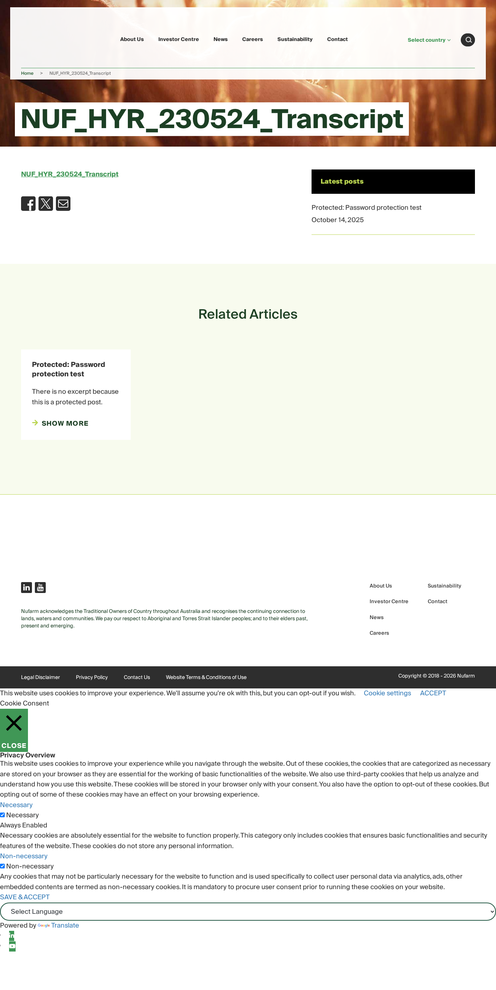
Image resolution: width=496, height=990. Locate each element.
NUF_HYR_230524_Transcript (69, 174)
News (221, 39)
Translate (65, 925)
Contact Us (137, 677)
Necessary (22, 815)
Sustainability (295, 39)
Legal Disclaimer (40, 677)
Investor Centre (178, 39)
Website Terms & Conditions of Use (206, 677)
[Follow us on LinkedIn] (26, 587)
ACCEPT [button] (433, 693)
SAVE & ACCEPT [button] (25, 897)
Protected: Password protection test (367, 207)
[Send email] (63, 203)
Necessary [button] (16, 805)
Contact (337, 39)
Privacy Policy (92, 677)
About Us (132, 39)
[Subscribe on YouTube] (40, 587)
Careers (252, 39)
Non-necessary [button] (24, 856)
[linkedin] (11, 936)
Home (27, 73)
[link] (38, 38)
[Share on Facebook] (28, 203)
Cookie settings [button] (387, 693)
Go (469, 40)
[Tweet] (45, 203)
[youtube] (12, 946)
